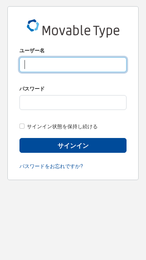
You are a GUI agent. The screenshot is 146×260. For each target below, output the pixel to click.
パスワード (32, 88)
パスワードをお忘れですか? (51, 166)
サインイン (73, 145)
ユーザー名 (32, 50)
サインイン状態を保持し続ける (62, 126)
